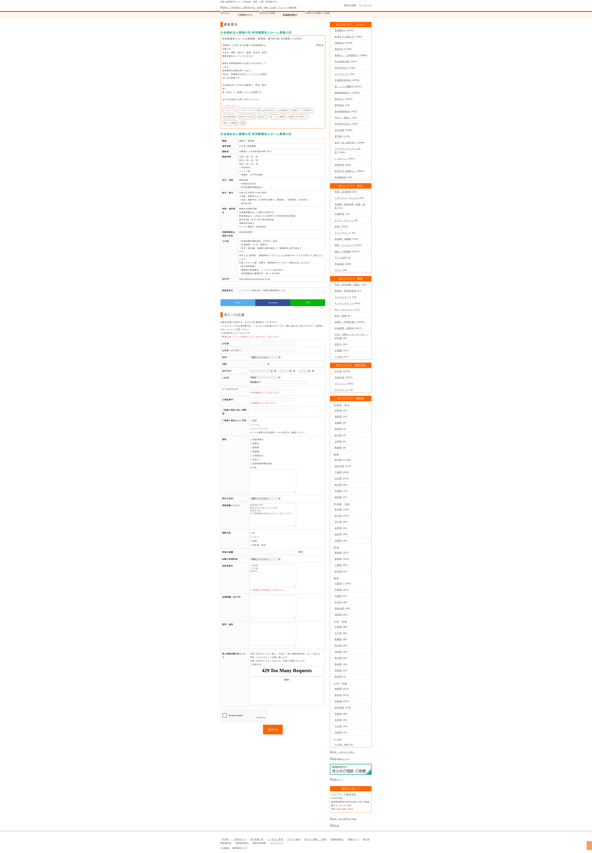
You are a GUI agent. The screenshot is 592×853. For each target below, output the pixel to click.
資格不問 (339, 165)
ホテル (338, 270)
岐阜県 (338, 571)
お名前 (225, 343)
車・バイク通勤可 (344, 86)
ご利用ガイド (239, 839)
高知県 (338, 652)
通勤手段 (226, 533)
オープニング (342, 74)
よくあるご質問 (275, 839)
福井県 (338, 534)
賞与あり (339, 99)
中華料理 (339, 214)
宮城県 (338, 423)
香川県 (338, 658)
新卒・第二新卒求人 (345, 142)
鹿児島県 (339, 707)
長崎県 (338, 714)
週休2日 (339, 49)
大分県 (338, 726)
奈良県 (338, 602)
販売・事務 (341, 316)
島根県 (338, 664)
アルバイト (341, 383)
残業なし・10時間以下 (347, 55)
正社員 (338, 371)
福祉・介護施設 (343, 251)
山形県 (338, 441)
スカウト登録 (293, 839)
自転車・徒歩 (259, 545)
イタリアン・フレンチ (346, 198)
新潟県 (338, 509)
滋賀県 (338, 614)
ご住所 (225, 378)
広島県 (338, 627)
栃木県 (338, 485)
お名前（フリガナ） (232, 350)
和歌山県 (339, 608)
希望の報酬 (227, 552)
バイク (256, 537)
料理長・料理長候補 (345, 291)
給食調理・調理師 (344, 328)
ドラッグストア (343, 233)
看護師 (256, 451)
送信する (273, 729)
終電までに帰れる (344, 36)
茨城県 (338, 491)
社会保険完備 (342, 61)
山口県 (338, 633)
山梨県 (338, 540)
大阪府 (338, 583)
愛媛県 (338, 639)
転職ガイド (353, 839)
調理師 (256, 447)
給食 (337, 226)
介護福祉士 (258, 455)
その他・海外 (342, 744)
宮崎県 (338, 701)
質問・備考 (227, 624)
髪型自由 (339, 105)
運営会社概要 (350, 5)
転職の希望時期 (230, 559)
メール (256, 424)
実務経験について (231, 505)
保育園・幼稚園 (343, 239)
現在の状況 (227, 498)
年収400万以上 (343, 124)
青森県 (338, 447)
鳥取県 (338, 676)
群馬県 (338, 497)
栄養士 (256, 443)
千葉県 (338, 472)
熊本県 (338, 695)
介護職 (338, 350)
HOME (225, 839)
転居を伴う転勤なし (345, 171)
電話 (255, 420)
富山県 (338, 515)
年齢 (224, 364)
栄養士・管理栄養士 (345, 322)
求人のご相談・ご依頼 (315, 839)
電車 (255, 541)
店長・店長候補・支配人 (348, 284)
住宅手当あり (342, 68)
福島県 (338, 416)
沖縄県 (338, 732)
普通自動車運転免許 (263, 463)
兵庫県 (338, 590)
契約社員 (339, 377)
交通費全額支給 (343, 80)
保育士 (256, 459)
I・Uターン (341, 158)
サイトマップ (365, 5)
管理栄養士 (258, 439)
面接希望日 (227, 566)
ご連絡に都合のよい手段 (234, 420)
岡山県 (338, 645)
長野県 (338, 528)
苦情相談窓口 (242, 843)
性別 (224, 357)
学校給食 (339, 264)
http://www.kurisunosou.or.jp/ (255, 279)
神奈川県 (339, 466)
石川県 (338, 522)
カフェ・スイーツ (344, 220)
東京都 (338, 460)
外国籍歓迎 (341, 177)
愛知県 (338, 552)
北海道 (338, 410)
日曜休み (339, 43)
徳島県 (338, 670)
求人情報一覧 (257, 839)
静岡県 (338, 559)
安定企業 (339, 130)
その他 (338, 357)
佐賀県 (338, 720)
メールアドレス (230, 389)
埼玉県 (338, 478)
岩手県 (338, 435)
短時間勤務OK (342, 111)
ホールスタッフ (343, 297)
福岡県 (338, 689)
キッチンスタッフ (344, 303)
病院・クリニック (344, 245)
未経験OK (340, 30)
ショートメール (260, 428)
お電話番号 (227, 399)
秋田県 (338, 429)
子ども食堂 (341, 257)
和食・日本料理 (343, 192)
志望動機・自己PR (231, 597)
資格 (224, 439)
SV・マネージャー (344, 309)
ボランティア (342, 390)
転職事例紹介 (337, 839)
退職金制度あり (343, 92)
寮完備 (338, 136)
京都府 (338, 596)
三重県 (338, 565)
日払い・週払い (343, 117)
